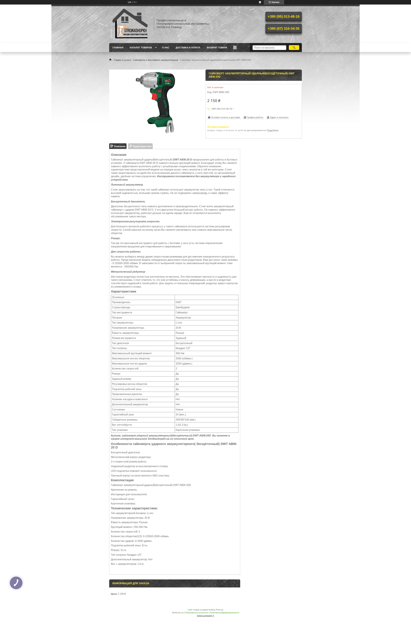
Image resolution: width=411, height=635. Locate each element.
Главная (117, 47)
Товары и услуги (122, 60)
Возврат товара (217, 47)
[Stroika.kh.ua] (130, 24)
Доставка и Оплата (188, 47)
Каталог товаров (141, 47)
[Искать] (294, 47)
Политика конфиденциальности (224, 613)
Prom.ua (219, 610)
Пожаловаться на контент (197, 613)
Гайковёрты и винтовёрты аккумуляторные (155, 60)
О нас (165, 47)
